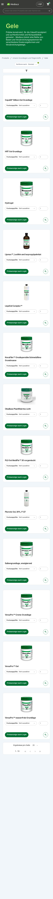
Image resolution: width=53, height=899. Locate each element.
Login (40, 4)
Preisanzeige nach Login (16, 117)
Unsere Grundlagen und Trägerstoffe (27, 58)
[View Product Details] (45, 117)
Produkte (5, 58)
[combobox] (24, 10)
